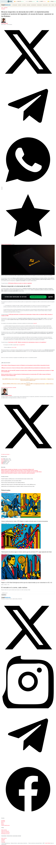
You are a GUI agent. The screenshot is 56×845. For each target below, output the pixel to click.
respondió (35, 323)
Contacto (2, 840)
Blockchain (3, 821)
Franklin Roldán (47, 843)
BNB (2, 462)
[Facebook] (28, 815)
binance (2, 387)
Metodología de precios (5, 833)
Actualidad (5, 7)
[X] (28, 453)
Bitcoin (2, 458)
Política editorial (4, 829)
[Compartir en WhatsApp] (28, 186)
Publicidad (3, 839)
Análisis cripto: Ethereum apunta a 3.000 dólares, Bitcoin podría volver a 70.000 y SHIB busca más (18, 484)
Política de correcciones (5, 832)
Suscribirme (4, 594)
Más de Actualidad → (5, 492)
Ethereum (3, 460)
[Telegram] (28, 761)
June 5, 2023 (14, 347)
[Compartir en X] (28, 78)
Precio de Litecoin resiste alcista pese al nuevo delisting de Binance (13, 482)
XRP (2, 463)
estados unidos (12, 387)
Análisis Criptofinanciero (5, 825)
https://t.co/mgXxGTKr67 (21, 344)
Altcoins (2, 824)
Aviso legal (3, 841)
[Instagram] (28, 708)
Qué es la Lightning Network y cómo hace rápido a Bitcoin (11, 480)
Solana (2, 461)
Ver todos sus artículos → (5, 454)
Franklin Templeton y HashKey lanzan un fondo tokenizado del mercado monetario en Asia (17, 478)
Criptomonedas (6, 387)
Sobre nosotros (4, 838)
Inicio (2, 7)
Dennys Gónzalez (4, 23)
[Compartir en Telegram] (28, 132)
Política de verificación (5, 831)
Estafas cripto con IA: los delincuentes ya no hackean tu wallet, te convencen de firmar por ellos (17, 486)
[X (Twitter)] (28, 654)
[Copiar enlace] (1, 188)
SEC (15, 387)
